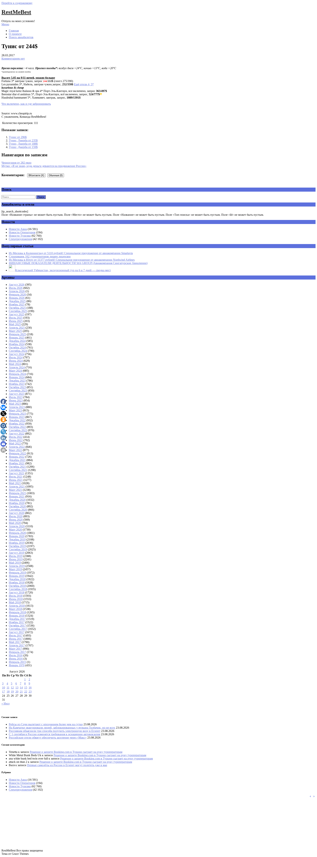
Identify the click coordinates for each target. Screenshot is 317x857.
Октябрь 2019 (17, 546)
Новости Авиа (18, 229)
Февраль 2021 (17, 493)
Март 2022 (15, 450)
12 (12, 687)
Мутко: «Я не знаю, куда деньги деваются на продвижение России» (43, 166)
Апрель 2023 (17, 407)
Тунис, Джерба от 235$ (23, 140)
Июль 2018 (16, 595)
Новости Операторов (22, 232)
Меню (5, 24)
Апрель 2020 (17, 526)
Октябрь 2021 (17, 466)
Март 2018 (15, 609)
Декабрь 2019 (17, 539)
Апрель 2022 (17, 446)
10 (3, 687)
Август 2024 (16, 354)
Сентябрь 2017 (18, 628)
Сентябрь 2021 (18, 470)
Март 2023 (15, 410)
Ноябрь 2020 (17, 503)
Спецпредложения (20, 239)
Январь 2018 (17, 615)
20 (16, 691)
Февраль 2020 (17, 532)
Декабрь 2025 (17, 301)
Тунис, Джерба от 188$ (23, 143)
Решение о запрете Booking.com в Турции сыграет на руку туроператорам (76, 751)
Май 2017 (15, 642)
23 (30, 691)
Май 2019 (15, 562)
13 (16, 687)
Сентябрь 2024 (18, 350)
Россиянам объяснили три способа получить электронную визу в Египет (54, 730)
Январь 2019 (17, 575)
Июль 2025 (16, 317)
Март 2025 (15, 331)
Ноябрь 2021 (17, 463)
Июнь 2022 (16, 440)
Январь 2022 (17, 456)
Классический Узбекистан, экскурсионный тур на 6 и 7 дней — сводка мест (63, 270)
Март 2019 (15, 569)
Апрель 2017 (17, 645)
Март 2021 (15, 489)
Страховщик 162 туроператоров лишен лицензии (40, 256)
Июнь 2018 (16, 599)
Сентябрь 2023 (18, 390)
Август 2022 (16, 433)
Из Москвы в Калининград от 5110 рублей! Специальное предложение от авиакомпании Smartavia (71, 253)
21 (21, 691)
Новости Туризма (20, 235)
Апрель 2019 (17, 566)
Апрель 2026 (17, 291)
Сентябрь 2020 (18, 509)
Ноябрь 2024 (17, 344)
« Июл (5, 703)
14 (21, 687)
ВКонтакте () (36, 175)
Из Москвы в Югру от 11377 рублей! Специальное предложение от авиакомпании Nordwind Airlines (72, 259)
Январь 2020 (17, 536)
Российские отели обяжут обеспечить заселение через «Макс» (48, 737)
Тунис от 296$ (18, 137)
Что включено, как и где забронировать (26, 103)
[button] (314, 796)
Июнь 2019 (16, 559)
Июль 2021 (16, 476)
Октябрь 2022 (17, 426)
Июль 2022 (16, 436)
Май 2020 (15, 522)
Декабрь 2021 (17, 460)
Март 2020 (15, 529)
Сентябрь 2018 (18, 589)
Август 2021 (16, 473)
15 (25, 687)
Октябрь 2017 (17, 625)
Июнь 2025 (16, 321)
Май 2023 (15, 403)
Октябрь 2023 (17, 387)
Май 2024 (15, 364)
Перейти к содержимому (16, 3)
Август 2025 (16, 314)
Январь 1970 (17, 665)
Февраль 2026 (17, 294)
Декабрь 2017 (17, 618)
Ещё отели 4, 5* (84, 84)
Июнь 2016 (16, 658)
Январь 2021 (17, 496)
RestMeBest (16, 12)
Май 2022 (15, 443)
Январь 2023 (17, 417)
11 (8, 687)
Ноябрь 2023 (17, 383)
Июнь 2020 (16, 519)
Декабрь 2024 (17, 340)
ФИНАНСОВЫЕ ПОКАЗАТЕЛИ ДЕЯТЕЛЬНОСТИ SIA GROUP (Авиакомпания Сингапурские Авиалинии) (78, 263)
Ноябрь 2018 (17, 582)
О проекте (15, 33)
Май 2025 (15, 324)
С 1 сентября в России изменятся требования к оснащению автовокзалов (54, 734)
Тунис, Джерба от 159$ (23, 147)
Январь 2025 (17, 337)
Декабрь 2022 (17, 420)
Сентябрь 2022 (18, 430)
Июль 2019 (16, 556)
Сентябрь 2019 (18, 549)
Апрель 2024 (17, 367)
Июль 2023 (16, 397)
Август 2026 (16, 284)
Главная (14, 30)
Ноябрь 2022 (17, 423)
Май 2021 (15, 483)
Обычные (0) (56, 175)
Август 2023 (16, 393)
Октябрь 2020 (17, 506)
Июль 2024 (16, 357)
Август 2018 (16, 592)
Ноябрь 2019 (17, 542)
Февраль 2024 (17, 374)
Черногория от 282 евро (16, 162)
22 (25, 691)
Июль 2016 (16, 655)
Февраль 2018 (17, 612)
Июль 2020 (16, 516)
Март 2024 (15, 370)
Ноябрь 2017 (17, 622)
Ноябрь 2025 (17, 304)
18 (8, 691)
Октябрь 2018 (17, 585)
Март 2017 (15, 648)
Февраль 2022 (17, 453)
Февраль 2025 (17, 334)
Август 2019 (16, 552)
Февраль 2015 (17, 662)
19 (12, 691)
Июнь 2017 (16, 638)
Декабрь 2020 (17, 499)
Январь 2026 (17, 297)
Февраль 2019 (17, 572)
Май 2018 (15, 602)
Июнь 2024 (16, 360)
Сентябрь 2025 (18, 311)
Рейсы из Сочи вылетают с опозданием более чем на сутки (46, 724)
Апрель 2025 (17, 327)
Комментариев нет (13, 58)
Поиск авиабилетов (21, 37)
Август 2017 (16, 632)
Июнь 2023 (16, 400)
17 (3, 691)
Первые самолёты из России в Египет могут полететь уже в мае (67, 765)
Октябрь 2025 (17, 307)
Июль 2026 (16, 287)
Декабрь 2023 (17, 380)
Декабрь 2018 (17, 579)
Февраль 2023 (17, 413)
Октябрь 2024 (17, 347)
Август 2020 (16, 513)
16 (30, 687)
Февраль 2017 (17, 652)
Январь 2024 (17, 377)
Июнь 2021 (16, 479)
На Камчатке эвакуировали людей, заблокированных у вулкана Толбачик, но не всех (62, 727)
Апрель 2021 (17, 486)
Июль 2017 (16, 635)
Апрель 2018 (17, 605)
